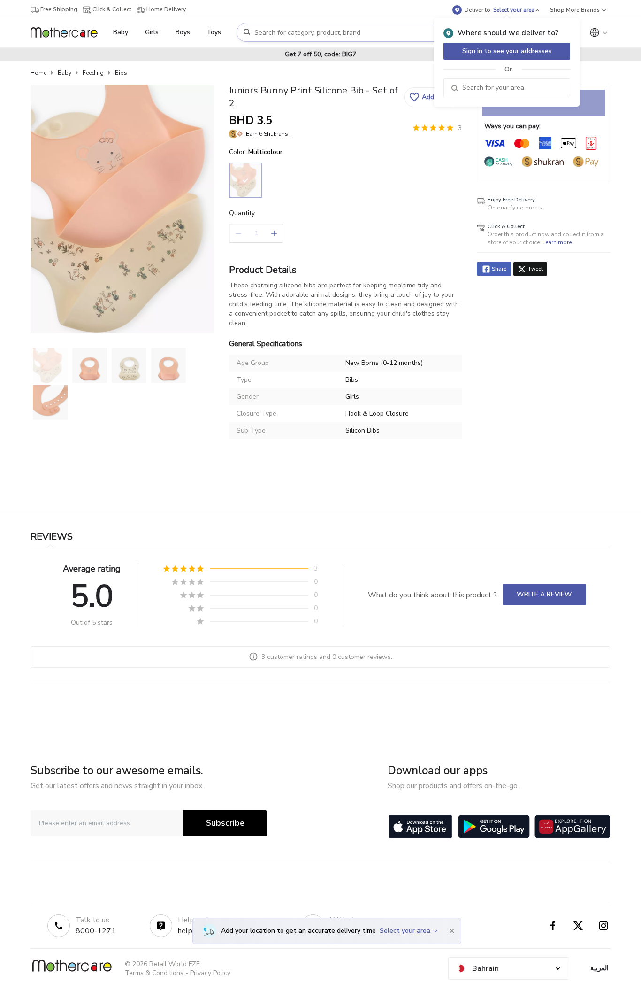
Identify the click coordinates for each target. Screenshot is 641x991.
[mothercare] (68, 32)
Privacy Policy (210, 972)
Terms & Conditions (154, 972)
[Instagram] (603, 925)
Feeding (93, 73)
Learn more (557, 242)
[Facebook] (553, 925)
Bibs (121, 73)
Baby (64, 73)
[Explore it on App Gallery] (572, 826)
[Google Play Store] (494, 826)
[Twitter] (578, 925)
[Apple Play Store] (420, 826)
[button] (431, 97)
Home (38, 73)
